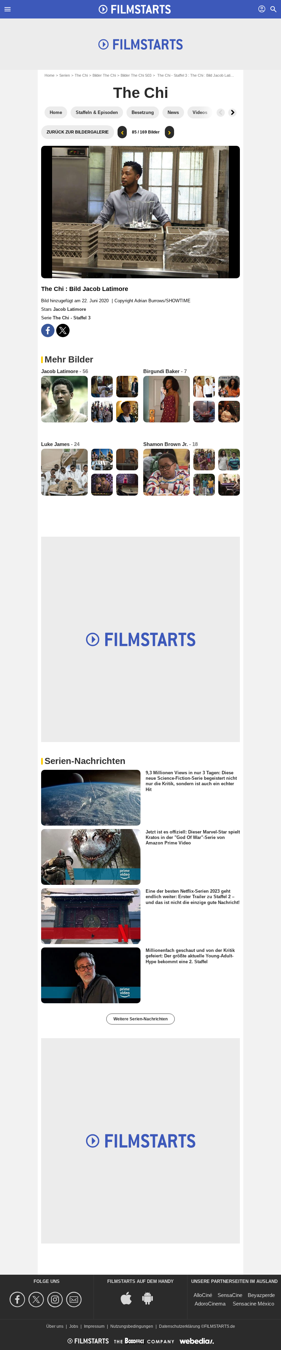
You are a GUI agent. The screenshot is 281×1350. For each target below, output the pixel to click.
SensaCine (230, 1295)
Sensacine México (253, 1304)
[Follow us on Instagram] (56, 1299)
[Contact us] (75, 1299)
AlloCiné (203, 1295)
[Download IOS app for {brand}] (130, 1298)
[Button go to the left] (221, 113)
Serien (64, 75)
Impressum (94, 1326)
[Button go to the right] (232, 113)
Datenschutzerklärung (179, 1326)
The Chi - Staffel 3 (71, 317)
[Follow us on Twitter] (37, 1299)
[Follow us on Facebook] (18, 1299)
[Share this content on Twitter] (63, 330)
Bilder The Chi (104, 75)
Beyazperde (261, 1295)
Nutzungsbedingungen (131, 1326)
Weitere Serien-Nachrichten (140, 1019)
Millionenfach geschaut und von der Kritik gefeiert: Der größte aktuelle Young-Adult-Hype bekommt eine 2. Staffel (190, 956)
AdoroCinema (210, 1304)
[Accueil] (135, 9)
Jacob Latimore (69, 309)
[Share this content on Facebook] (47, 330)
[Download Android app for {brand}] (151, 1298)
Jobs (73, 1326)
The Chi (81, 75)
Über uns (54, 1326)
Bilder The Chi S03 (136, 75)
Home (49, 75)
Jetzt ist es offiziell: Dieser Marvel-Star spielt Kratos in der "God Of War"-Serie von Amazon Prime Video (193, 837)
